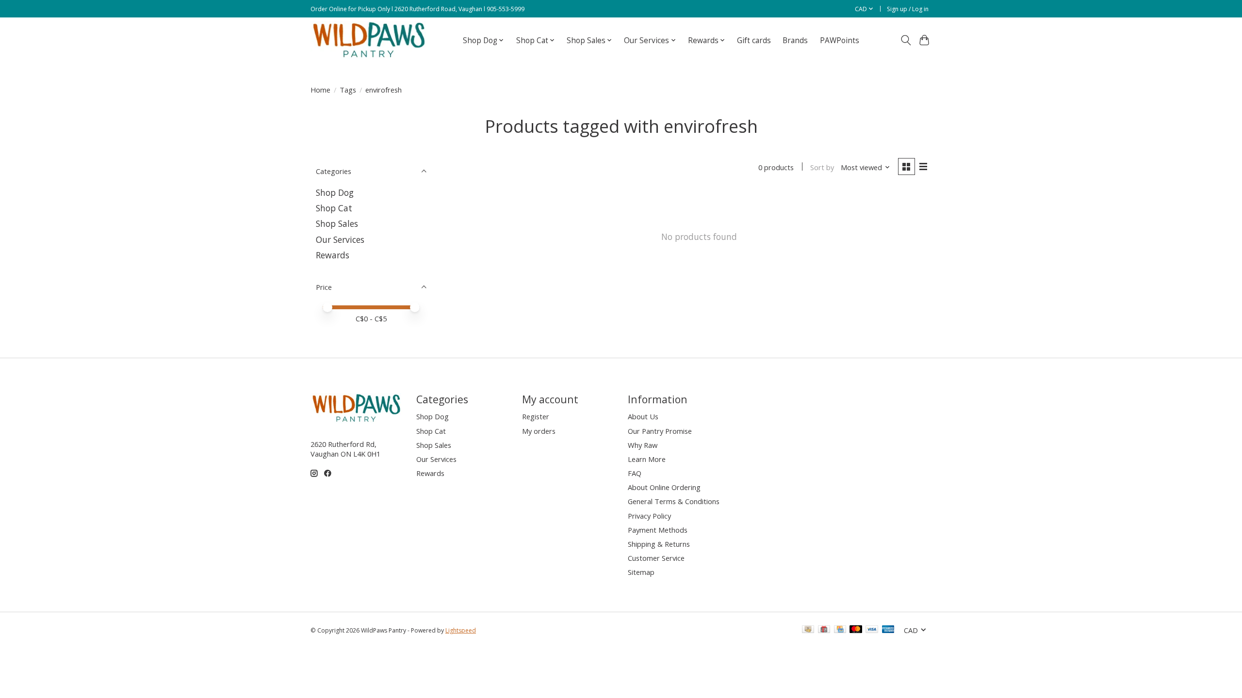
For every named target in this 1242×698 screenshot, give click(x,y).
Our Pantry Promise (660, 431)
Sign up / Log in (908, 9)
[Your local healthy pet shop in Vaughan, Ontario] (369, 40)
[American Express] (888, 630)
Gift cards (754, 40)
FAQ (634, 473)
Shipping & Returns (659, 544)
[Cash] (808, 630)
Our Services (340, 239)
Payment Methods (657, 530)
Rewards (332, 255)
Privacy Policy (649, 516)
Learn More (647, 459)
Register (535, 416)
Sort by (822, 167)
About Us (643, 416)
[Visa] (872, 630)
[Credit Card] (840, 630)
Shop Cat (334, 208)
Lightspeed (460, 630)
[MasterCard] (856, 630)
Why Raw (642, 445)
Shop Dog (335, 192)
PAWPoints (839, 40)
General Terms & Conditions (673, 501)
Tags (348, 90)
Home (320, 90)
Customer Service (656, 558)
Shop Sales (337, 223)
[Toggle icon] (906, 40)
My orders (539, 431)
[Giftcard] (824, 630)
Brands (795, 40)
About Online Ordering (664, 487)
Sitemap (641, 572)
